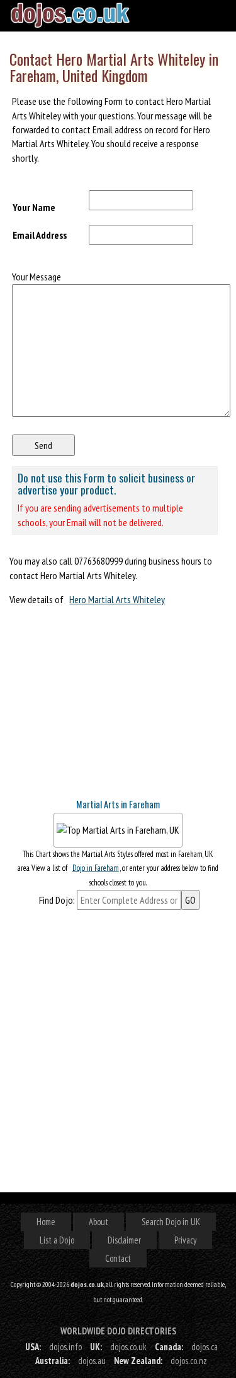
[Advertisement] (103, 707)
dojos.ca (204, 1347)
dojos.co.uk (128, 1347)
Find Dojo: (57, 900)
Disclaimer (124, 1240)
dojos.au (92, 1361)
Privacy (185, 1240)
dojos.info (65, 1347)
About (98, 1222)
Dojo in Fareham (95, 868)
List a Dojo (57, 1240)
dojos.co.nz (189, 1361)
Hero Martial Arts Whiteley (117, 599)
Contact (118, 1258)
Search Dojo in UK (171, 1222)
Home (46, 1222)
